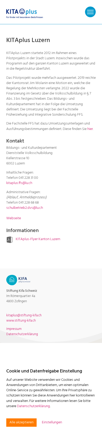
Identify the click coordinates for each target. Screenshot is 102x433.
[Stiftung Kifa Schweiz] (18, 280)
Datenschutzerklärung (33, 406)
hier (90, 129)
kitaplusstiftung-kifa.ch (24, 315)
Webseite (13, 218)
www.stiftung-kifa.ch (21, 320)
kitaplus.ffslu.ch (19, 183)
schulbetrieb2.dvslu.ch (24, 208)
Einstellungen (52, 422)
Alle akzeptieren (21, 422)
